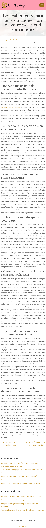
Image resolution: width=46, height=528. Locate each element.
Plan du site (23, 526)
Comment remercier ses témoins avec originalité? (19, 476)
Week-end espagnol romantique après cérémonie (19, 500)
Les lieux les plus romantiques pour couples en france (9, 445)
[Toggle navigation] (41, 5)
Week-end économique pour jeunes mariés (34, 443)
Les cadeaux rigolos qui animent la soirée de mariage (20, 483)
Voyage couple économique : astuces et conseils (19, 480)
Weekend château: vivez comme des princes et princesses (23, 510)
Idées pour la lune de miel (10, 40)
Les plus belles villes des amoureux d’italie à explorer (21, 496)
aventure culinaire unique (10, 107)
